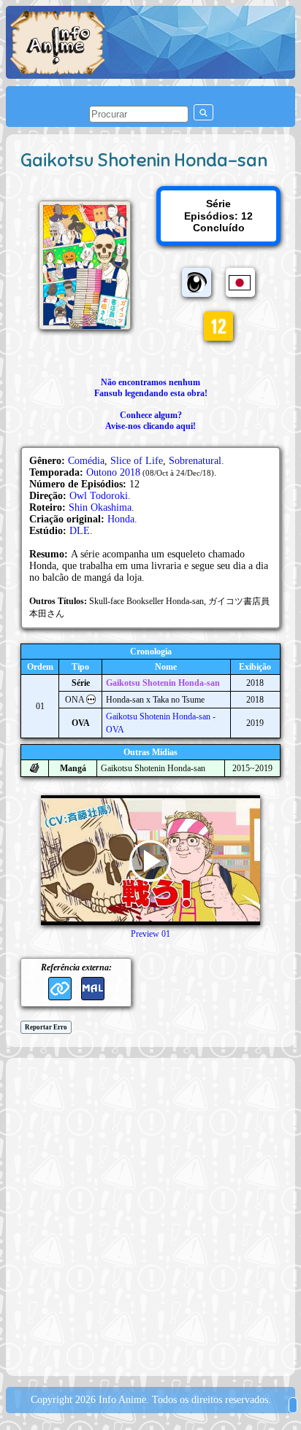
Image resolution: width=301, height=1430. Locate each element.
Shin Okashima (100, 507)
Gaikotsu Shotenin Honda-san (163, 683)
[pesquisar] (203, 112)
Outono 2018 (113, 472)
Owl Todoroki (98, 495)
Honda (120, 519)
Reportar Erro (46, 1027)
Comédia (86, 460)
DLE (79, 530)
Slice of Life (136, 460)
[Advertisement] (150, 1215)
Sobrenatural (195, 460)
